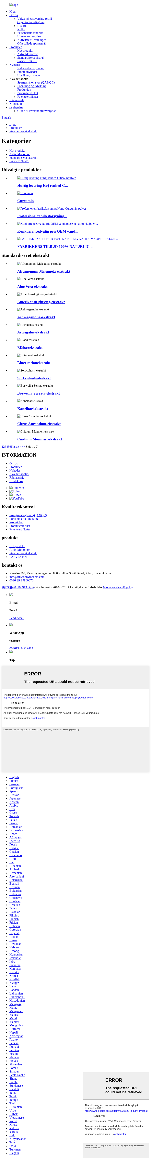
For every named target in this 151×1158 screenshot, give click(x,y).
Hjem (12, 11)
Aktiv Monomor (27, 54)
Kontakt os (16, 103)
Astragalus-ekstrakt (33, 332)
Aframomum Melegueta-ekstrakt (43, 271)
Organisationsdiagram (30, 22)
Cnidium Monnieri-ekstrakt (39, 439)
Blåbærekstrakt (29, 347)
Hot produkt (24, 50)
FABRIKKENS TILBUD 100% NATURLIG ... (55, 246)
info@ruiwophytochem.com (26, 577)
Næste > (16, 446)
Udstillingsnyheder (29, 75)
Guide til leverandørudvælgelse (36, 110)
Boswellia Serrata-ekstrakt (38, 393)
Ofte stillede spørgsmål (31, 43)
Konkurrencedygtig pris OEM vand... (47, 231)
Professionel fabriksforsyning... (42, 216)
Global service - (113, 587)
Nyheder (14, 64)
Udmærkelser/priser (29, 36)
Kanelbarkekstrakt (32, 409)
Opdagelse (16, 107)
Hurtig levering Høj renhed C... (42, 185)
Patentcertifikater (27, 96)
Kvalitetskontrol (19, 474)
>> (23, 446)
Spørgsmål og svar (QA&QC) (36, 82)
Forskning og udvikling (31, 86)
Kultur (21, 29)
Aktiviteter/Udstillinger (31, 40)
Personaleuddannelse (30, 32)
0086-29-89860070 (21, 580)
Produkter (15, 47)
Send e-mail (16, 618)
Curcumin (25, 201)
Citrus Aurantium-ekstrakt (39, 424)
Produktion (24, 89)
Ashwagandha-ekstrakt (36, 317)
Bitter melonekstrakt (33, 363)
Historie (22, 25)
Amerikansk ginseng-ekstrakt (41, 302)
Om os (13, 15)
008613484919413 (21, 648)
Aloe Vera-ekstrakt (32, 286)
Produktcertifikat (27, 93)
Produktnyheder (27, 71)
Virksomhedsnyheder (30, 68)
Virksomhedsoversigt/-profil (34, 18)
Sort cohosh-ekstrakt (34, 378)
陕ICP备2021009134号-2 (18, 587)
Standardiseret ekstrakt (31, 57)
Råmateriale (16, 100)
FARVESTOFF (27, 61)
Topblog (128, 587)
